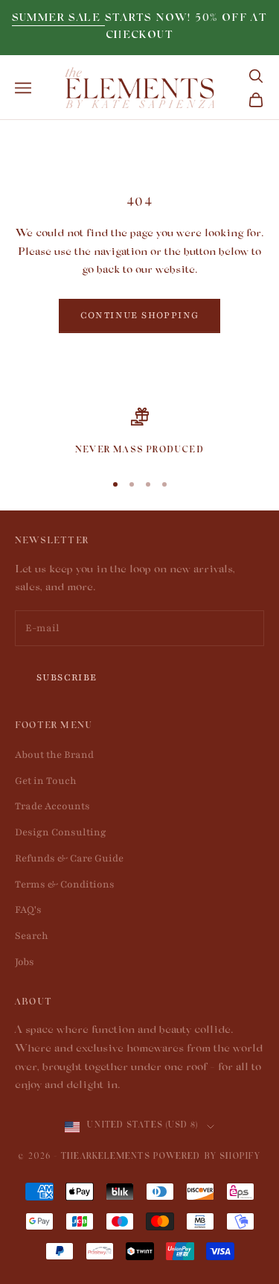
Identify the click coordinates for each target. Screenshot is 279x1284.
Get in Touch (46, 781)
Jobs (24, 962)
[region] (139, 433)
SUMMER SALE (58, 19)
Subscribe (66, 677)
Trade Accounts (52, 806)
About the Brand (54, 755)
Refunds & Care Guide (69, 858)
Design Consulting (60, 832)
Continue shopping (139, 315)
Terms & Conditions (65, 884)
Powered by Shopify (207, 1157)
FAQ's (28, 910)
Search (31, 936)
